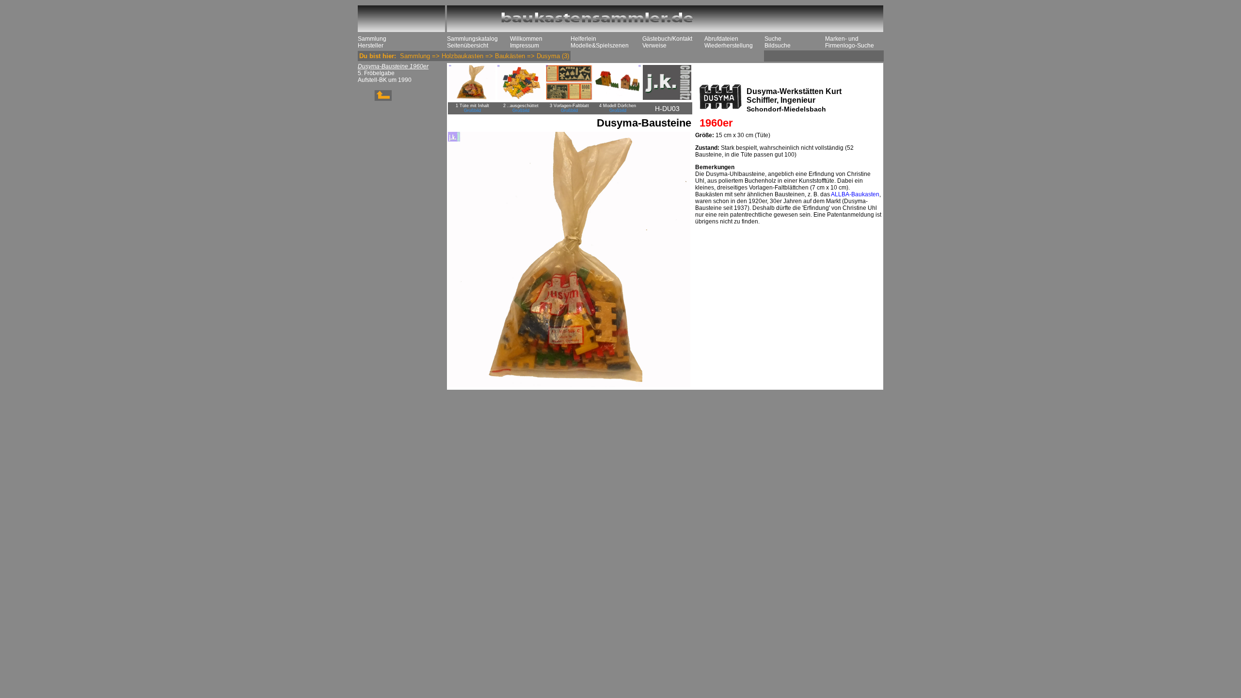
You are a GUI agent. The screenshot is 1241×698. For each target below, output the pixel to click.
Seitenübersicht (467, 45)
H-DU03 (667, 108)
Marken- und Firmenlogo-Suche (849, 42)
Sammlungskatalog (472, 38)
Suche (772, 38)
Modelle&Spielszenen (600, 45)
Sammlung (372, 38)
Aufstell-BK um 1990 (385, 80)
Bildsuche (777, 45)
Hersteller (370, 45)
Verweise (654, 45)
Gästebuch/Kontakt (667, 38)
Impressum (524, 45)
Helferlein (583, 38)
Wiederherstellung (728, 45)
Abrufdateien (721, 38)
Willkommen (526, 38)
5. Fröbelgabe (376, 73)
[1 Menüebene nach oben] (375, 98)
